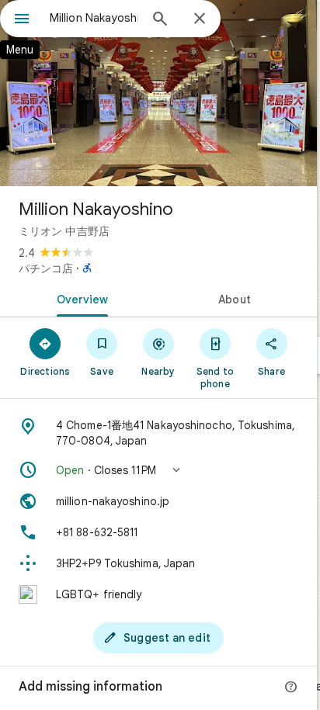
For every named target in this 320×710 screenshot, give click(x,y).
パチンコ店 (46, 268)
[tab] (79, 298)
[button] (158, 470)
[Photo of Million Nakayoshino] (158, 93)
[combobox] (94, 18)
